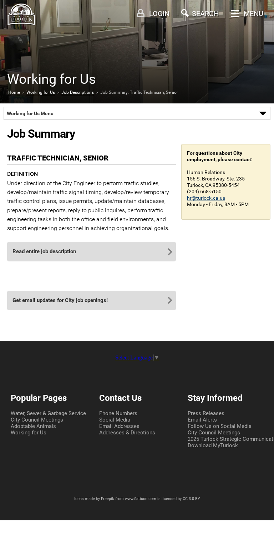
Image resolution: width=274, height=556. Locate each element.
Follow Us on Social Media (220, 426)
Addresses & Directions (127, 432)
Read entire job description (44, 251)
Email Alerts (202, 420)
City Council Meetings (37, 420)
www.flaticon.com (140, 498)
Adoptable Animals (33, 426)
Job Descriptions (77, 92)
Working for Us (40, 92)
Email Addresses (119, 426)
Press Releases (206, 413)
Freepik (107, 498)
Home (14, 92)
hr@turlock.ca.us (206, 198)
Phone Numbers (118, 413)
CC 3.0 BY (191, 498)
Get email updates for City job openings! (60, 300)
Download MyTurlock (213, 445)
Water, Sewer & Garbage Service (48, 413)
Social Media (114, 420)
